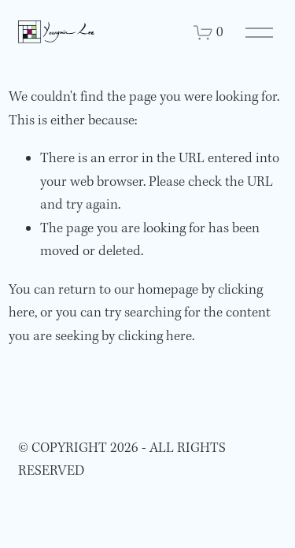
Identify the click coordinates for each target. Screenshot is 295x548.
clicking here (155, 336)
